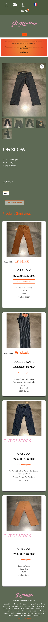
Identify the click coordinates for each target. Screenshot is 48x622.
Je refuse (28, 618)
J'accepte (19, 618)
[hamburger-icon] (24, 34)
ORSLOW (24, 270)
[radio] (6, 193)
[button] (42, 66)
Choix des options (24, 281)
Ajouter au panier (15, 203)
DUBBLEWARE (24, 361)
